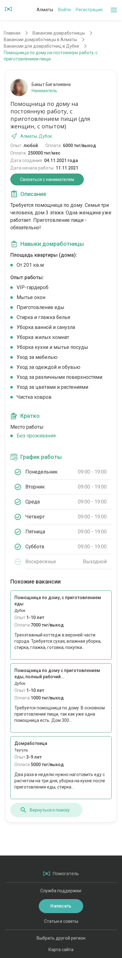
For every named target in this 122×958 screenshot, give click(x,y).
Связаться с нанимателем (47, 179)
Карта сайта (61, 949)
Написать (60, 905)
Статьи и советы (61, 921)
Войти (64, 9)
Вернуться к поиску (50, 810)
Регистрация (89, 9)
